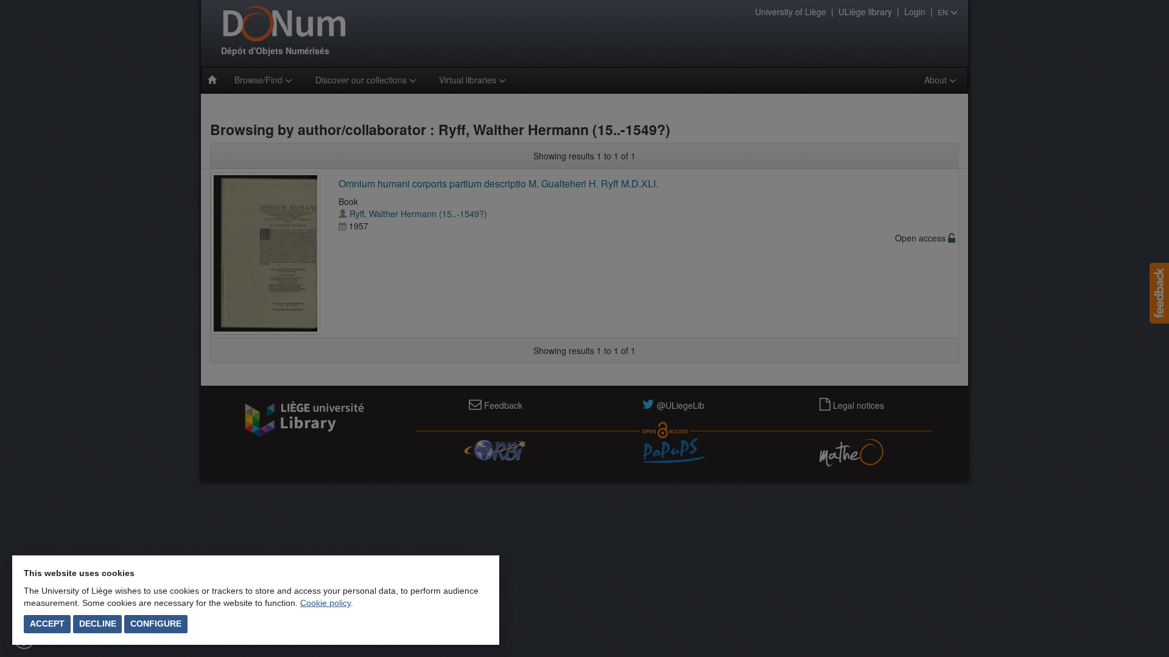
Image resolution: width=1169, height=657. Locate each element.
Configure (155, 623)
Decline (97, 623)
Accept (47, 623)
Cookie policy (325, 603)
